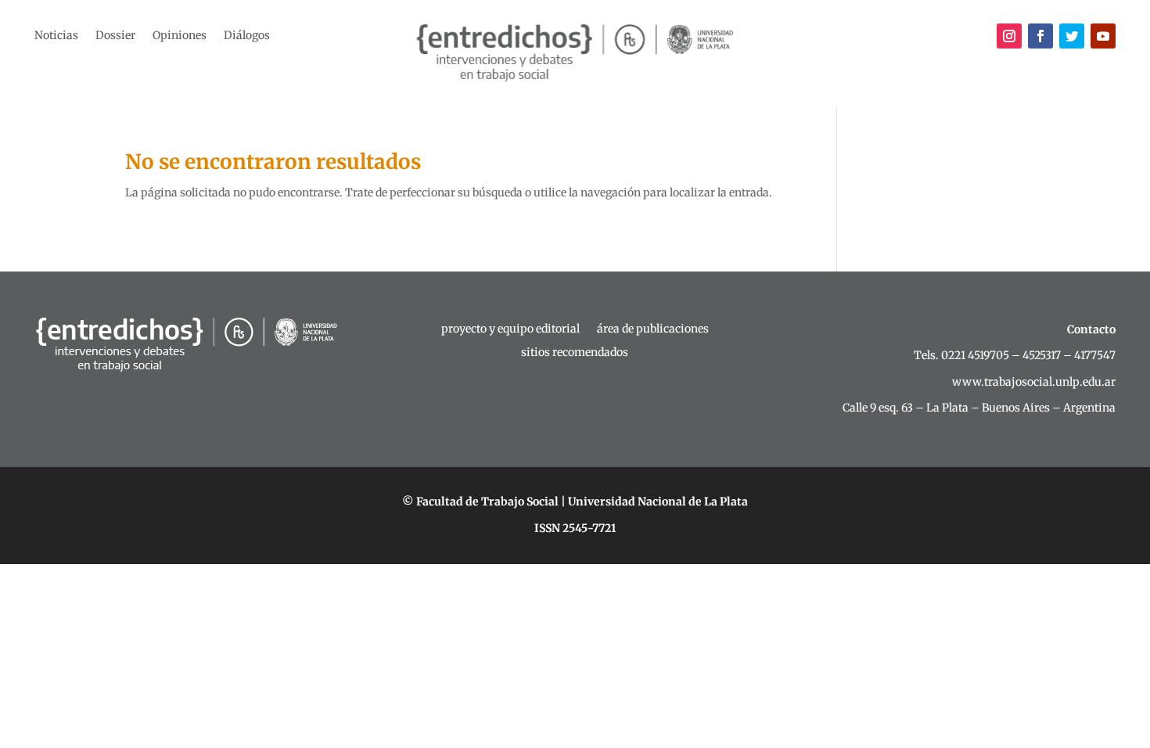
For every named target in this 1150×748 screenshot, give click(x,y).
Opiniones (180, 36)
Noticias (56, 36)
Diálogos (247, 36)
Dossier (115, 36)
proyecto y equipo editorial (510, 329)
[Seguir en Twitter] (1071, 36)
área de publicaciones (653, 329)
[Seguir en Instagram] (1009, 36)
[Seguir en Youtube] (1103, 36)
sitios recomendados (574, 353)
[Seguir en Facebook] (1040, 36)
